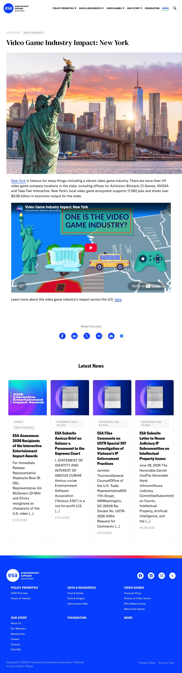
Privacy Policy (147, 662)
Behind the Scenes (134, 609)
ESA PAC (16, 649)
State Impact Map (78, 603)
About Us (16, 623)
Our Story (19, 617)
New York (18, 181)
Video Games (134, 587)
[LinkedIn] (74, 336)
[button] (175, 8)
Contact (15, 644)
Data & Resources (82, 587)
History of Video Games (137, 598)
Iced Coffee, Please (21, 666)
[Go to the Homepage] (16, 8)
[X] (87, 336)
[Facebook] (62, 336)
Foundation (152, 8)
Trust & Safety (76, 593)
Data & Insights (76, 598)
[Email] (111, 336)
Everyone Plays (132, 593)
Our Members (18, 628)
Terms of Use (166, 662)
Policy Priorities (24, 587)
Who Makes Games (135, 603)
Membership (18, 633)
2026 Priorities (19, 593)
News (165, 8)
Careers (15, 639)
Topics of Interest (20, 598)
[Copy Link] (99, 336)
